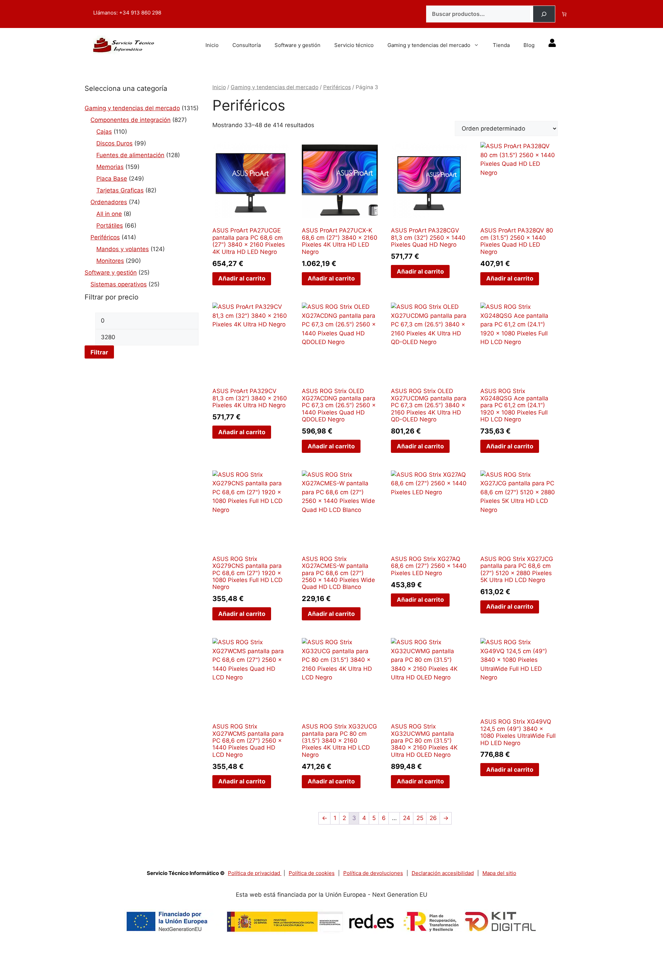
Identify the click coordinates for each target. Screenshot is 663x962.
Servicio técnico (354, 45)
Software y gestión (297, 45)
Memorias (110, 166)
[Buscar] (544, 14)
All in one (109, 213)
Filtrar (99, 352)
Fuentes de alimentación (130, 155)
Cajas (104, 131)
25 (419, 818)
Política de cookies (312, 873)
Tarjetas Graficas (120, 190)
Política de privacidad (254, 873)
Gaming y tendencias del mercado (428, 45)
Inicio (212, 45)
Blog (529, 45)
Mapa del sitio (499, 873)
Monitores (110, 260)
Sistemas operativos (118, 284)
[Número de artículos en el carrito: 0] (564, 14)
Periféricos (105, 237)
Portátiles (109, 225)
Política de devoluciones (373, 873)
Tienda (501, 45)
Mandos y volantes (122, 249)
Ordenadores (108, 202)
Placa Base (111, 178)
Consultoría (246, 45)
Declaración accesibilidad (443, 873)
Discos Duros (114, 143)
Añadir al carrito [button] (241, 278)
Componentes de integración (130, 119)
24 (406, 818)
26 (433, 818)
